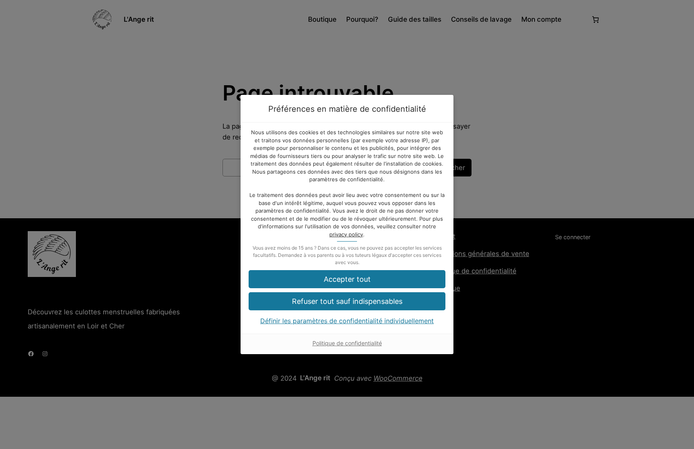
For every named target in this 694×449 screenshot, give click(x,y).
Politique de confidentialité (347, 343)
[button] (347, 301)
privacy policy (346, 234)
